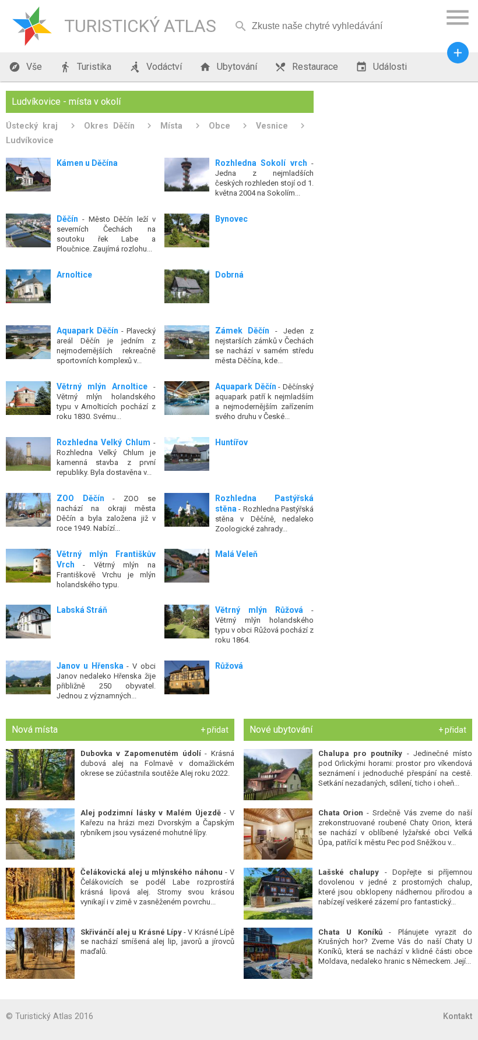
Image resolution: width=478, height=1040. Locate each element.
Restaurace (306, 67)
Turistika (85, 67)
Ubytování (228, 67)
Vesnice (272, 125)
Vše (25, 67)
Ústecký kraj (32, 125)
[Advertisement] (397, 163)
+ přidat (215, 729)
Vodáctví (155, 67)
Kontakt (457, 1016)
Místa (171, 125)
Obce (219, 125)
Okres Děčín (109, 125)
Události (381, 67)
